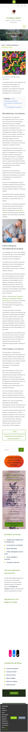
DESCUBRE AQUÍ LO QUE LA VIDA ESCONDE (14, 524)
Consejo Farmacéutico (12, 668)
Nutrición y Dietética (11, 681)
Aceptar (13, 717)
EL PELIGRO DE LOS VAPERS (15, 545)
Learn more (14, 693)
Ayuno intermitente (12, 548)
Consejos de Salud (11, 672)
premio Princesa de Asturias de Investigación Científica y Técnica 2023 (12, 298)
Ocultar (12, 98)
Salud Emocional (10, 684)
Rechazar (22, 717)
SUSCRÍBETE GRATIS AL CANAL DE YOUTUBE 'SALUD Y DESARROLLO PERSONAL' (14, 461)
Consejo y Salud (13, 18)
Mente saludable (10, 678)
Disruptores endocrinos (13, 562)
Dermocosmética (11, 675)
